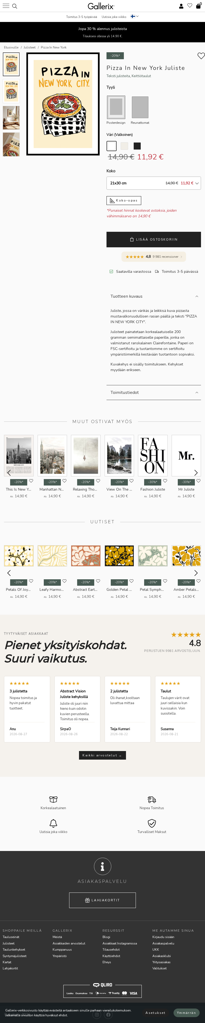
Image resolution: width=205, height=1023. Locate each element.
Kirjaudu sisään (163, 937)
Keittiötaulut (141, 76)
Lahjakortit (106, 900)
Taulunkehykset (14, 949)
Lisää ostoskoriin (157, 239)
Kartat (7, 962)
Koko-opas (126, 200)
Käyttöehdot (111, 956)
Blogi (106, 937)
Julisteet (8, 943)
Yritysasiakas (161, 962)
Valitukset (159, 968)
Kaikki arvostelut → (102, 755)
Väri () (120, 134)
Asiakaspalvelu (163, 943)
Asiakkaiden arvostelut (69, 943)
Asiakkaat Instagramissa (119, 943)
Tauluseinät (11, 937)
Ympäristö (60, 956)
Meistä (57, 937)
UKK (155, 949)
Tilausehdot (111, 949)
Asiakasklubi (161, 956)
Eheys (106, 962)
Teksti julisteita (118, 76)
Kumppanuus (62, 949)
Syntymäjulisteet (14, 956)
